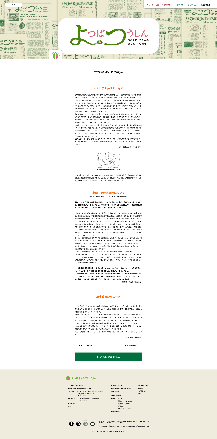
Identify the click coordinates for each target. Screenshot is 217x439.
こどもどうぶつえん (114, 426)
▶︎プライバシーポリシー (125, 422)
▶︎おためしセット (72, 388)
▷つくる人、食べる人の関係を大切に (85, 391)
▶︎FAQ (69, 406)
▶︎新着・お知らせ (111, 421)
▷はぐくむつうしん (122, 400)
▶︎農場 (117, 421)
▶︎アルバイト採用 (142, 391)
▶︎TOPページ (102, 421)
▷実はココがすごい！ (84, 400)
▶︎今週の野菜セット (115, 388)
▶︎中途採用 (140, 390)
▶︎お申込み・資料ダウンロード (84, 388)
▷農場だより (121, 401)
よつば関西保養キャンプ (143, 426)
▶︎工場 (120, 421)
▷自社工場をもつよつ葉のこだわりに (85, 393)
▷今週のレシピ (128, 403)
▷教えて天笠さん (129, 401)
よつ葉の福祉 (104, 426)
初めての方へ (180, 5)
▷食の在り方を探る (99, 391)
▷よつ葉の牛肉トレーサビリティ (84, 395)
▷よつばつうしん (122, 398)
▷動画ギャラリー (122, 405)
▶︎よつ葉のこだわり (72, 398)
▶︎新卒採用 (140, 388)
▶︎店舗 (124, 421)
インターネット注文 (152, 5)
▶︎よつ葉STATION (144, 421)
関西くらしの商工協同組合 (129, 426)
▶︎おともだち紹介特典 (116, 395)
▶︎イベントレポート (115, 411)
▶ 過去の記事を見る (108, 356)
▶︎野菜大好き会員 (115, 391)
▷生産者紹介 (121, 403)
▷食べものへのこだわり (84, 398)
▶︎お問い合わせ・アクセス (113, 422)
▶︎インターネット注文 (126, 388)
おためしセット (193, 5)
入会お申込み (205, 5)
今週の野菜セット (167, 5)
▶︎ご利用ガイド (71, 403)
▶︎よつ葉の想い (71, 391)
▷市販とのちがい (95, 398)
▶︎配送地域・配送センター (133, 421)
